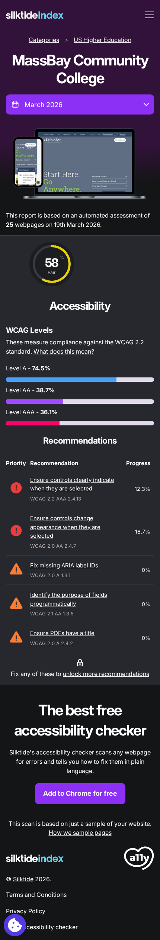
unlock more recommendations (106, 673)
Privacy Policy (25, 911)
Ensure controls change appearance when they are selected (65, 527)
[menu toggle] (149, 15)
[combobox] (80, 104)
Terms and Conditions (36, 894)
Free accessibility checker (42, 927)
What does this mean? (63, 351)
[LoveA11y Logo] (139, 859)
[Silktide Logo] (35, 858)
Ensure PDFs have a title (62, 633)
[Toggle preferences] (15, 925)
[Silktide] (35, 15)
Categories (44, 40)
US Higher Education (102, 40)
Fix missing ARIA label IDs (64, 565)
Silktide (23, 879)
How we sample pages (80, 832)
